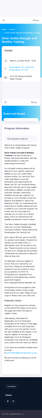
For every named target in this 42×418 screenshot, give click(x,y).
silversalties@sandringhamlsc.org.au (22, 353)
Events (12, 29)
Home (4, 29)
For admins (11, 386)
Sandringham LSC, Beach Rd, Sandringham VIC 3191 (21, 68)
